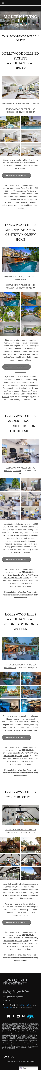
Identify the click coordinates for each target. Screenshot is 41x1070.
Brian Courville (13, 202)
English (25, 1068)
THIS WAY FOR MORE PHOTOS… (16, 175)
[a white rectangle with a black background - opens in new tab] (13, 1016)
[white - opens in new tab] (18, 1016)
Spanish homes (32, 194)
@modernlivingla (24, 586)
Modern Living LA (20, 19)
